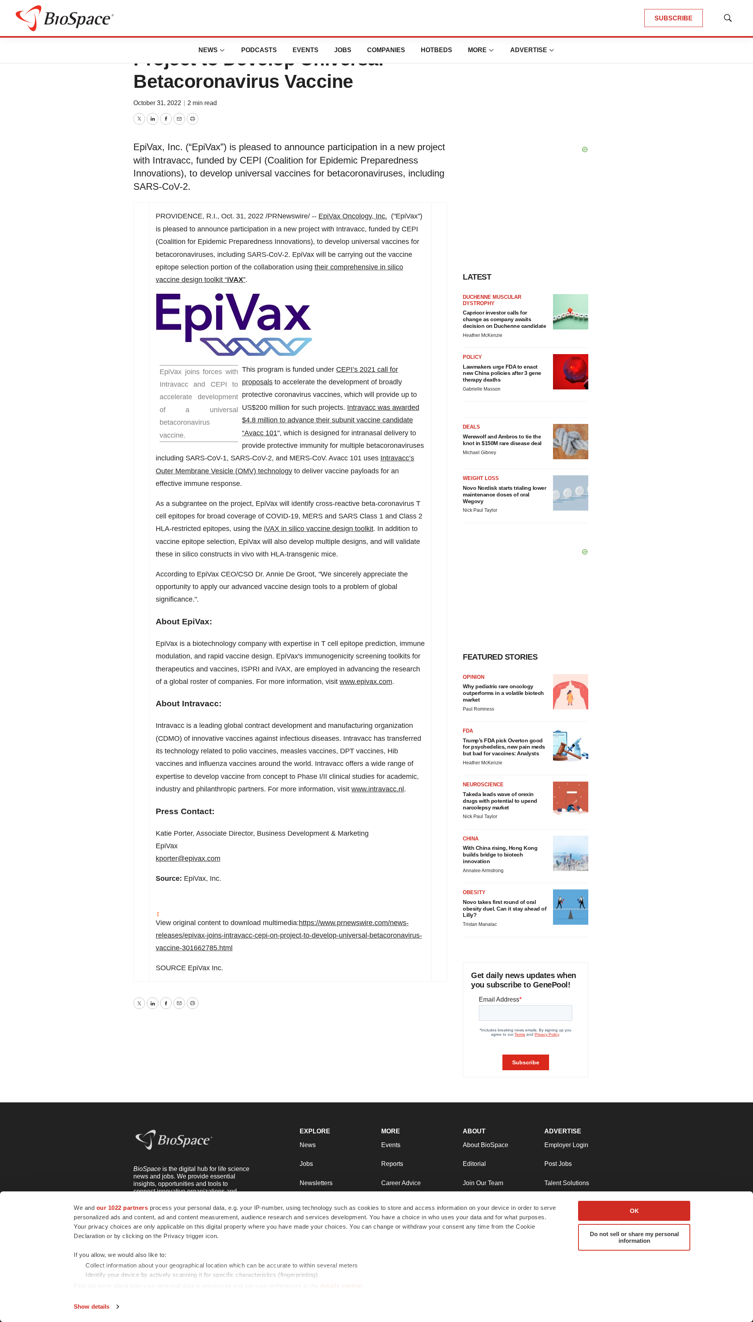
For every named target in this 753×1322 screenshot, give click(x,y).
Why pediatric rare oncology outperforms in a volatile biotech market (503, 693)
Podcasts (259, 50)
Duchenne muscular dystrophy (492, 300)
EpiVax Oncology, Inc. (352, 216)
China (470, 839)
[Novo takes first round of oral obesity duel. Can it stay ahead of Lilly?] (570, 907)
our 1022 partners (122, 1207)
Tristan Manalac (480, 924)
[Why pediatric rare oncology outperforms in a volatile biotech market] (570, 691)
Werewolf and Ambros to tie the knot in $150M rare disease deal (502, 439)
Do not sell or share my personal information (634, 1237)
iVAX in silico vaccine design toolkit (318, 529)
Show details (91, 1306)
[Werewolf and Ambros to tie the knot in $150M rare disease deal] (570, 441)
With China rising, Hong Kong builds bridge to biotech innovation (500, 854)
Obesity (474, 892)
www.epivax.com (366, 682)
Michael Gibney (479, 452)
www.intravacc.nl (377, 789)
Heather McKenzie (482, 335)
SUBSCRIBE (674, 18)
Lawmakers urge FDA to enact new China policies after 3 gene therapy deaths (502, 373)
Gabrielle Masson (481, 389)
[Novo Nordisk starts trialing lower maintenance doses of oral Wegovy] (570, 493)
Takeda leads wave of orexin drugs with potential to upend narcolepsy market (500, 801)
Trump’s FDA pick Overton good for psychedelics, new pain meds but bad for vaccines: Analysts (504, 747)
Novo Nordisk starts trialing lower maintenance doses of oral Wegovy (504, 494)
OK (634, 1210)
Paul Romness (478, 709)
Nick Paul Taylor (480, 510)
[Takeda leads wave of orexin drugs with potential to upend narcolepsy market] (570, 799)
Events (305, 50)
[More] (222, 50)
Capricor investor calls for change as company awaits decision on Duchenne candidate (504, 319)
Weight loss (481, 478)
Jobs (342, 50)
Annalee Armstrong (483, 870)
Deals (471, 427)
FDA (468, 731)
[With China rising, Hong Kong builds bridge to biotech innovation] (570, 853)
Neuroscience (483, 784)
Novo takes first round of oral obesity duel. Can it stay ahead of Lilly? (504, 908)
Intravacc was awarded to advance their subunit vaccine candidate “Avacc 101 (330, 420)
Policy (472, 357)
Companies (386, 50)
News (208, 50)
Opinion (473, 677)
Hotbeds (436, 50)
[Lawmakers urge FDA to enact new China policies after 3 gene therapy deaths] (570, 371)
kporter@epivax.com (188, 858)
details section (341, 1285)
